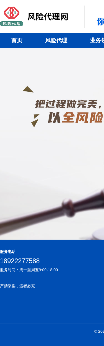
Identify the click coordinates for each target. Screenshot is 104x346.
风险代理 (56, 40)
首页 (16, 40)
